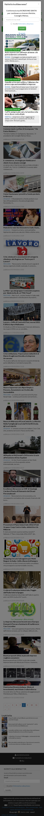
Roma (7, 57)
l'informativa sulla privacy (25, 24)
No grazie (22, 33)
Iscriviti (22, 28)
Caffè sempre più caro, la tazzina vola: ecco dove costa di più (21, 113)
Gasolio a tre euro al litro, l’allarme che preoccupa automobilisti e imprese (21, 83)
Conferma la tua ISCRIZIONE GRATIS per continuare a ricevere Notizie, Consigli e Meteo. (21, 13)
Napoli (8, 117)
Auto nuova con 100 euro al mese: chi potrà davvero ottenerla (21, 53)
